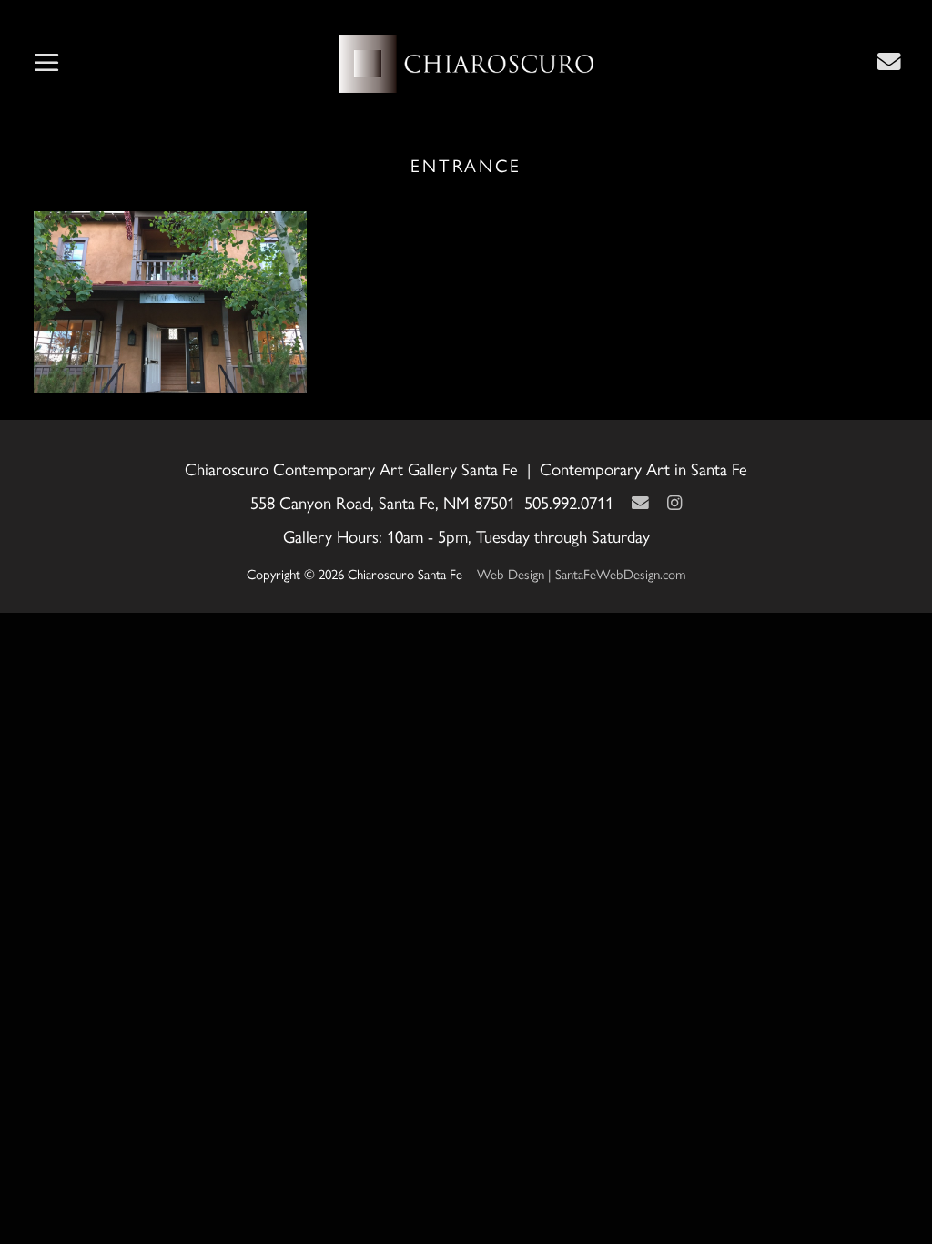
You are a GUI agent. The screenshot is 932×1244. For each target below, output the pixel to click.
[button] (46, 63)
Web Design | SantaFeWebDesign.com (581, 573)
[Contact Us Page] (889, 61)
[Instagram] (674, 502)
